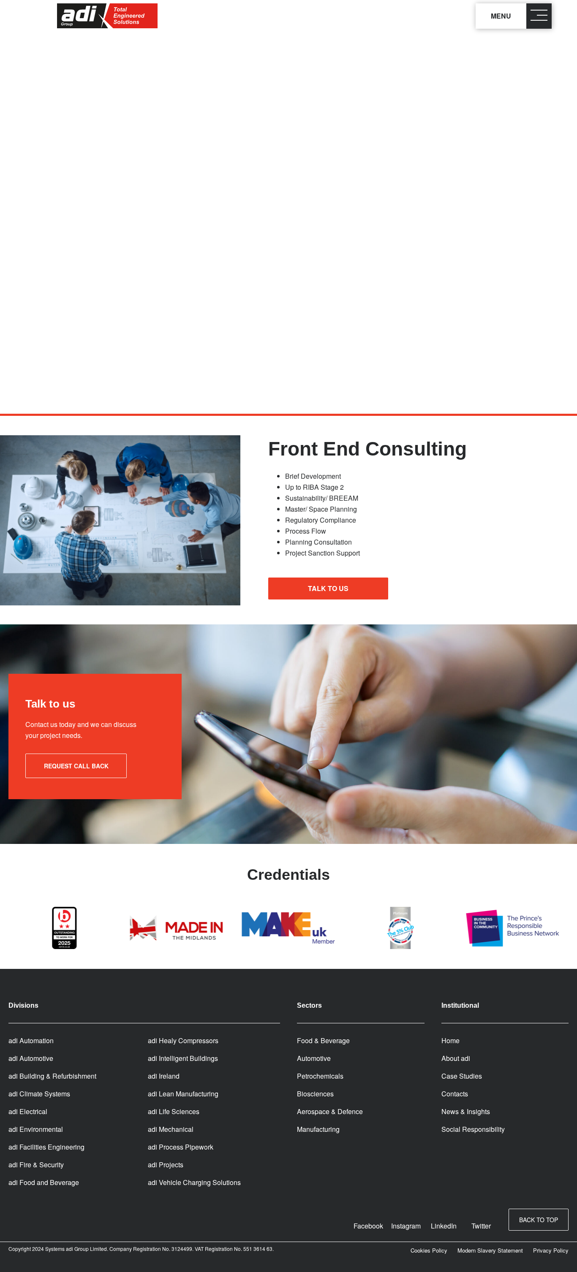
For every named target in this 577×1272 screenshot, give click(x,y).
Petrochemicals (320, 1076)
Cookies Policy (429, 1250)
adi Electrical (27, 1111)
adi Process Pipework (180, 1147)
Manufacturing (318, 1129)
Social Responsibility (473, 1129)
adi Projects (165, 1164)
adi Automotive (30, 1058)
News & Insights (465, 1111)
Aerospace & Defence (330, 1111)
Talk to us (328, 588)
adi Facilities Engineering (46, 1147)
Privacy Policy (551, 1250)
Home (450, 1040)
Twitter (481, 1226)
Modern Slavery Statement (490, 1250)
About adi (455, 1058)
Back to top (538, 1219)
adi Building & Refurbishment (52, 1076)
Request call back (76, 766)
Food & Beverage (323, 1040)
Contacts (454, 1093)
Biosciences (315, 1093)
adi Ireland (164, 1076)
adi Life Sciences (173, 1111)
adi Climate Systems (39, 1093)
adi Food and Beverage (43, 1182)
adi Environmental (35, 1129)
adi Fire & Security (36, 1164)
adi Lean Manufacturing (183, 1093)
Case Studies (461, 1076)
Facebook (368, 1226)
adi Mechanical (170, 1129)
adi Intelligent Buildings (183, 1058)
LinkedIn (444, 1226)
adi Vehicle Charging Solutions (194, 1182)
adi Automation (31, 1040)
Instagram (406, 1226)
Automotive (314, 1058)
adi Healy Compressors (183, 1040)
